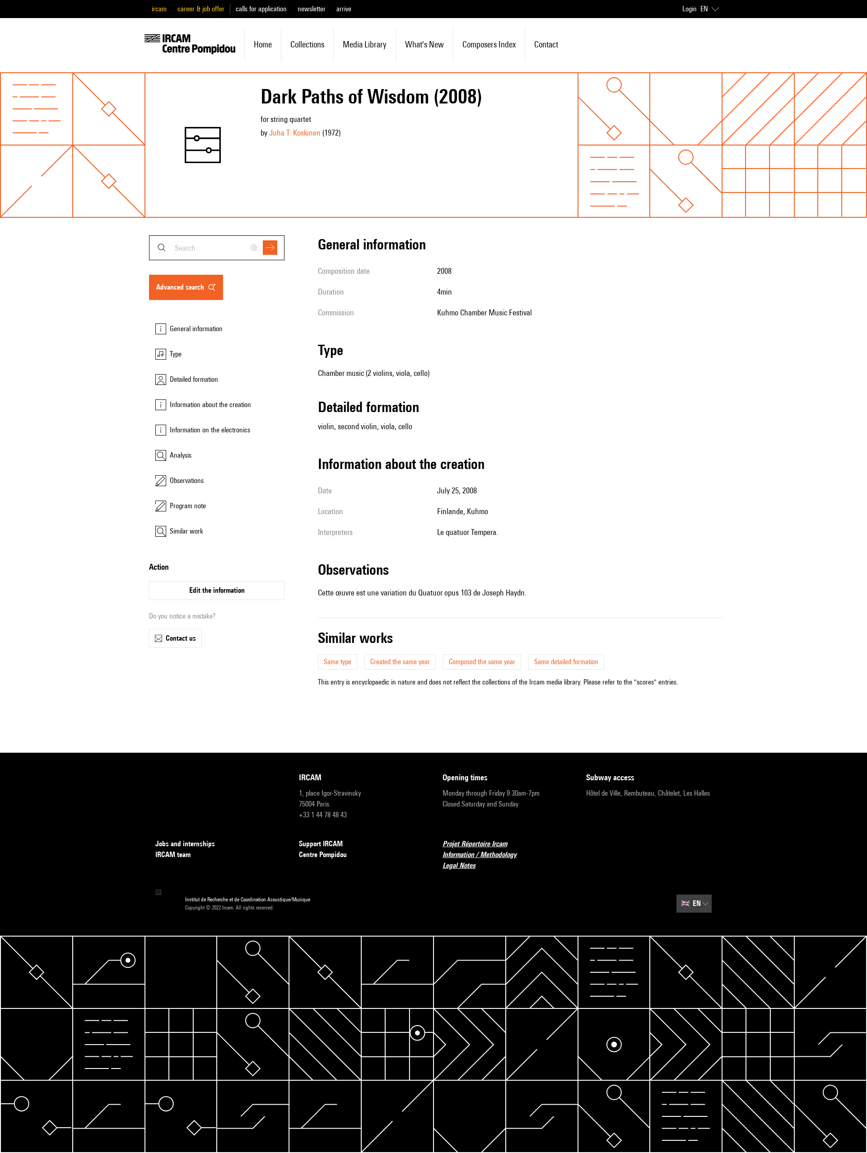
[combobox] (216, 247)
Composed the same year (482, 661)
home (263, 44)
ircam (159, 9)
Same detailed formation (566, 661)
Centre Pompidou (323, 854)
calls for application (261, 9)
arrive (343, 9)
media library (365, 44)
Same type (337, 661)
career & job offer (200, 9)
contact (546, 44)
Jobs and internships (185, 843)
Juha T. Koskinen (295, 132)
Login (689, 9)
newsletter (312, 9)
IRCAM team (173, 854)
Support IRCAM (321, 843)
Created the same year (400, 661)
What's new (424, 44)
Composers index (489, 44)
